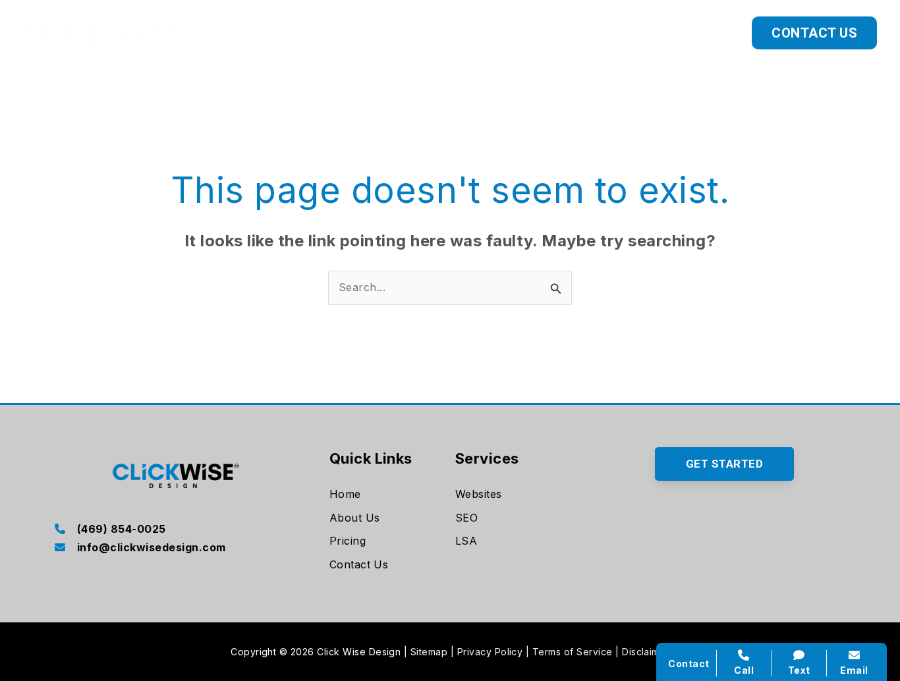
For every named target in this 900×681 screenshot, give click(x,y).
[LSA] (466, 541)
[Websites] (478, 494)
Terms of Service (572, 651)
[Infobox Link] (175, 530)
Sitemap (428, 651)
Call (744, 670)
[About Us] (354, 518)
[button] (614, 33)
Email (854, 670)
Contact (688, 663)
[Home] (345, 494)
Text (799, 670)
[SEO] (466, 518)
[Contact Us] (359, 565)
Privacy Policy (490, 651)
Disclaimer (645, 651)
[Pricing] (347, 541)
